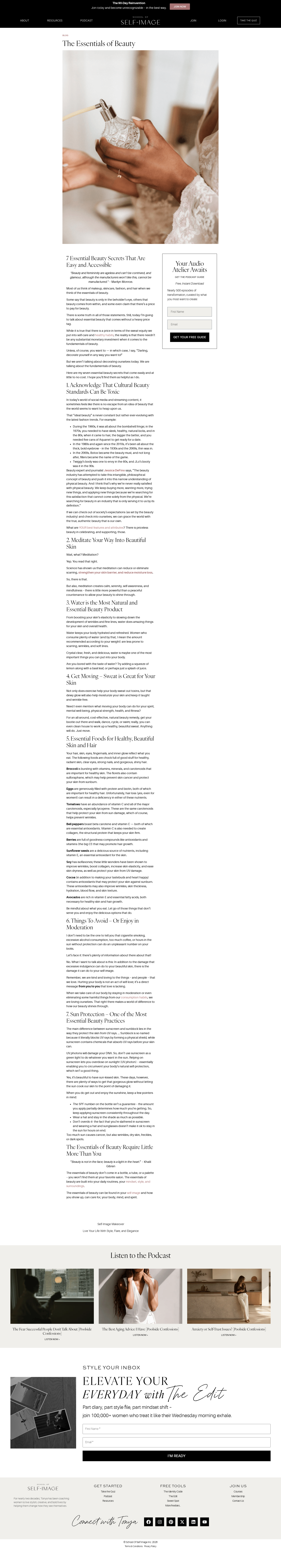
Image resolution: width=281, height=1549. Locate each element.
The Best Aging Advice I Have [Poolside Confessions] (140, 1329)
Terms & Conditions (134, 1546)
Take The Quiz (248, 20)
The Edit (173, 1496)
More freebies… (173, 1505)
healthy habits (104, 335)
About (24, 20)
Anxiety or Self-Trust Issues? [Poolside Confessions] (229, 1329)
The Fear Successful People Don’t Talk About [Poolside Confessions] (52, 1331)
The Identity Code (173, 1491)
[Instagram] (159, 1521)
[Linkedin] (193, 1521)
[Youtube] (204, 1521)
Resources (54, 20)
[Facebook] (148, 1521)
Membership (238, 1496)
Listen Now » (52, 1339)
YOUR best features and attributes (101, 527)
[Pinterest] (171, 1521)
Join (193, 20)
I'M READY (177, 1456)
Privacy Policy (150, 1546)
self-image (133, 1193)
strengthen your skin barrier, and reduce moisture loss (115, 572)
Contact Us (238, 1500)
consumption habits (134, 997)
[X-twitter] (182, 1521)
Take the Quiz (108, 1491)
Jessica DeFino (114, 470)
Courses (238, 1491)
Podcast (86, 20)
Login (222, 20)
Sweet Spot (173, 1500)
